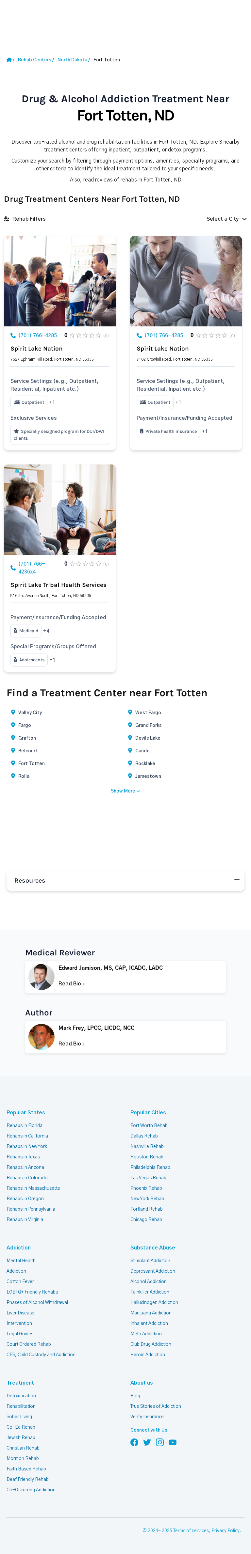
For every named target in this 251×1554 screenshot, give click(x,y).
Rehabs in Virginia (25, 1219)
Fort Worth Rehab (149, 1125)
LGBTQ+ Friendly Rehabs (32, 1292)
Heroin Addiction (147, 1355)
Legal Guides (20, 1334)
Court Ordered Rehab (29, 1344)
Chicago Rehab (146, 1219)
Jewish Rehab (21, 1438)
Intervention (19, 1323)
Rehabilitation (21, 1406)
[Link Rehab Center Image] (60, 281)
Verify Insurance (147, 1417)
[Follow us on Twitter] (147, 1442)
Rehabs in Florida (24, 1125)
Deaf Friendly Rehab (28, 1479)
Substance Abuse (152, 1247)
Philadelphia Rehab (150, 1167)
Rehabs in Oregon (25, 1199)
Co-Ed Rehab (21, 1427)
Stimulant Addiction (150, 1261)
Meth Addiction (146, 1334)
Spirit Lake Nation (36, 348)
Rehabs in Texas (23, 1157)
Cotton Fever (20, 1281)
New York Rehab (147, 1199)
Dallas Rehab (144, 1136)
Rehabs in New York (27, 1146)
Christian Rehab (23, 1448)
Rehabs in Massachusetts (33, 1188)
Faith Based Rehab (26, 1469)
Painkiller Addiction (149, 1292)
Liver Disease (20, 1313)
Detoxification (21, 1396)
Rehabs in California (27, 1136)
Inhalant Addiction (149, 1323)
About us (141, 1383)
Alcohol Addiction (148, 1281)
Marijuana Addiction (151, 1313)
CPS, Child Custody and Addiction (41, 1355)
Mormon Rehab (23, 1458)
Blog (135, 1396)
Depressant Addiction (152, 1271)
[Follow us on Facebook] (134, 1442)
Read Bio (70, 983)
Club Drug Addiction (150, 1344)
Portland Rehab (146, 1209)
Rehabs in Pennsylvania (31, 1209)
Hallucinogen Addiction (154, 1302)
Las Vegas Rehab (148, 1178)
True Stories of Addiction (155, 1406)
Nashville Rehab (147, 1146)
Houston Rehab (146, 1157)
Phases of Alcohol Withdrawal (37, 1302)
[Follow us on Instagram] (160, 1442)
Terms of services (191, 1531)
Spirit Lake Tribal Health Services (58, 585)
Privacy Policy (225, 1531)
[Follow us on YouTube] (172, 1442)
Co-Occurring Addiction (31, 1490)
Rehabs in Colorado (27, 1178)
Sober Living (19, 1417)
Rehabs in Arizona (25, 1167)
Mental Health (21, 1261)
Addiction (19, 1247)
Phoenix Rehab (146, 1188)
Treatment (20, 1383)
